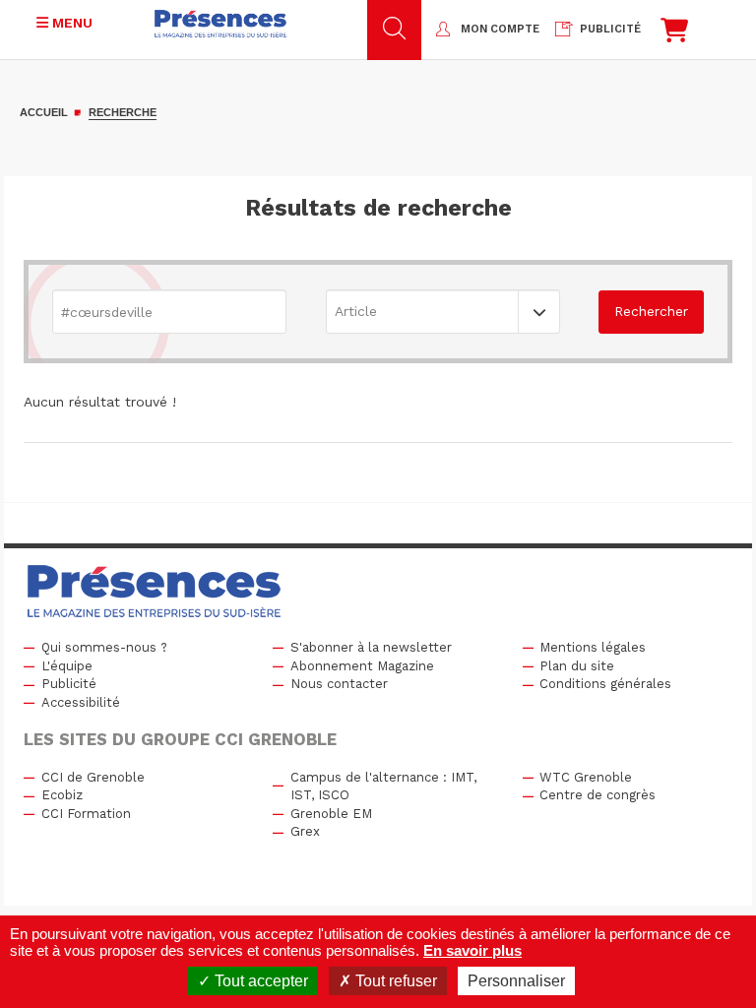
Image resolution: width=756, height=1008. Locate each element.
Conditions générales (605, 683)
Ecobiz (62, 795)
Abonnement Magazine (362, 666)
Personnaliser (516, 981)
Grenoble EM (331, 813)
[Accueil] (220, 23)
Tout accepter (259, 981)
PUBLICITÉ (610, 29)
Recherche (123, 112)
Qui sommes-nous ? (104, 647)
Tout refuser (394, 981)
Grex (305, 831)
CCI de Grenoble (93, 777)
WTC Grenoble (585, 777)
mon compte (500, 29)
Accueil (44, 112)
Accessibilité (80, 702)
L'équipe (67, 666)
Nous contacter (339, 683)
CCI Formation (86, 813)
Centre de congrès (597, 795)
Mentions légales (592, 647)
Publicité (68, 683)
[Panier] (674, 35)
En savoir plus (472, 950)
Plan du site (576, 666)
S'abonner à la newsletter (371, 647)
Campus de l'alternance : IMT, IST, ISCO (383, 786)
